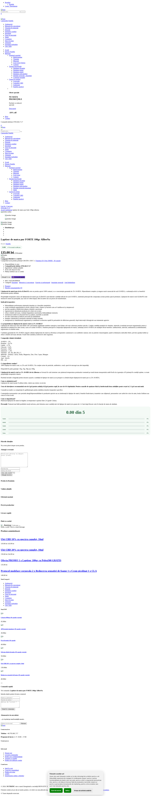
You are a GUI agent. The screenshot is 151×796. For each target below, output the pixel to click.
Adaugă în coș (6, 277)
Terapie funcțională (15, 66)
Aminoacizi (8, 24)
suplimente (8, 210)
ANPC (7, 774)
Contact (7, 118)
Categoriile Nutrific (7, 21)
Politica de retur (10, 772)
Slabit (7, 37)
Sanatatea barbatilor (11, 44)
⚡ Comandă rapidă (18, 277)
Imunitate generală (57, 282)
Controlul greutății (19, 77)
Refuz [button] (68, 790)
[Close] (19, 525)
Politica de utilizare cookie (13, 760)
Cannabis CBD (18, 83)
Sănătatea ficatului (19, 68)
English (11, 4)
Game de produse (14, 79)
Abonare (23, 723)
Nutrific (8, 244)
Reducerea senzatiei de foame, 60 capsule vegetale (15, 675)
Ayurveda (16, 81)
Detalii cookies (104, 790)
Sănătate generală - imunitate (22, 76)
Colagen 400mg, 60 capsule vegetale (11, 617)
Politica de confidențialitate (13, 757)
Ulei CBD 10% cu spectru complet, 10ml (22, 539)
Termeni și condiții (11, 758)
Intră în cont (9, 768)
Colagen (16, 64)
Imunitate (8, 33)
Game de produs (14, 192)
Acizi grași (16, 175)
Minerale (16, 61)
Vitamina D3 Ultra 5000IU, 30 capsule (48, 261)
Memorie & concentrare (12, 26)
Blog (6, 116)
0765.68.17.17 (5, 208)
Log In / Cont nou (7, 206)
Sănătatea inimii (18, 70)
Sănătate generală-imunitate (22, 188)
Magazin (8, 53)
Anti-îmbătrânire (69, 282)
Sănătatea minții (18, 72)
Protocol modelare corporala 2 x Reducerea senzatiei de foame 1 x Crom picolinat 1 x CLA (49, 571)
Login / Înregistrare (11, 6)
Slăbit (15, 190)
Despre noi (8, 753)
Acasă (7, 50)
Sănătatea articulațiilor (20, 74)
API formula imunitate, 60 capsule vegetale (13, 629)
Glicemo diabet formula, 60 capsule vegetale (14, 652)
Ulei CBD (8, 46)
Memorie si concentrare (26, 282)
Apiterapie (16, 85)
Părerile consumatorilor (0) (13, 288)
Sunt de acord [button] (56, 790)
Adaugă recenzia (7, 475)
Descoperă (12, 108)
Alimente (8, 43)
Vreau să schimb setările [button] (82, 790)
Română (7, 2)
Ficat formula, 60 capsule (8, 640)
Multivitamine (17, 57)
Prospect (7, 286)
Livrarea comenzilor (11, 755)
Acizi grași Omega (19, 63)
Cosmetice (8, 39)
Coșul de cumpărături (12, 770)
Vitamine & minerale (11, 28)
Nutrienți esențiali (14, 55)
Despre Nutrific (10, 52)
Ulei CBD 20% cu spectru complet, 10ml (22, 549)
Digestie (7, 30)
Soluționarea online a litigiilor (14, 776)
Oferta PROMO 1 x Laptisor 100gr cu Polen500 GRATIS (31, 560)
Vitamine (16, 59)
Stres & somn (9, 41)
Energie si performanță (42, 282)
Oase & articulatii (10, 35)
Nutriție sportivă (18, 87)
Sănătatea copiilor (10, 31)
